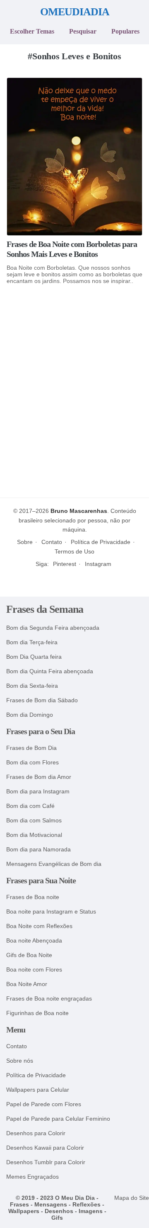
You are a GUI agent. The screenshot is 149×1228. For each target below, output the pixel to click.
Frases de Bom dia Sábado (42, 700)
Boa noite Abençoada (34, 941)
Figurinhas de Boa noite (37, 1013)
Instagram (98, 564)
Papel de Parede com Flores (43, 1104)
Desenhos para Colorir (35, 1133)
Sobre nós (19, 1061)
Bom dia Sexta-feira (32, 686)
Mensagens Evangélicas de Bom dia (53, 864)
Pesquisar (82, 31)
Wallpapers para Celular (37, 1090)
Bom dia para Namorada (38, 849)
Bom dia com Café (30, 806)
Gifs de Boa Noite (29, 955)
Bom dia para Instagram (38, 791)
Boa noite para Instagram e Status (51, 912)
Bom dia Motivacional (34, 835)
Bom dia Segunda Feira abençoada (52, 628)
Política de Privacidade (100, 542)
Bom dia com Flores (32, 762)
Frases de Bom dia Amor (38, 777)
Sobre (25, 542)
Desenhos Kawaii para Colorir (45, 1148)
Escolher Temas (32, 31)
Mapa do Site (131, 1198)
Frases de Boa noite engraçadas (49, 999)
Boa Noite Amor (26, 984)
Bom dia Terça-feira (32, 642)
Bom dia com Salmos (34, 820)
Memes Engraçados (32, 1177)
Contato (51, 542)
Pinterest (64, 564)
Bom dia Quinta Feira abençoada (49, 671)
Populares (125, 31)
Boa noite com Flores (34, 970)
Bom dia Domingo (29, 715)
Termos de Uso (74, 551)
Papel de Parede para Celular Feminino (58, 1119)
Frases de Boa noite (32, 897)
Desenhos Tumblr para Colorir (45, 1162)
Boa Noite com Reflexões (39, 926)
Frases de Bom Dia (31, 748)
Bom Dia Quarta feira (34, 657)
